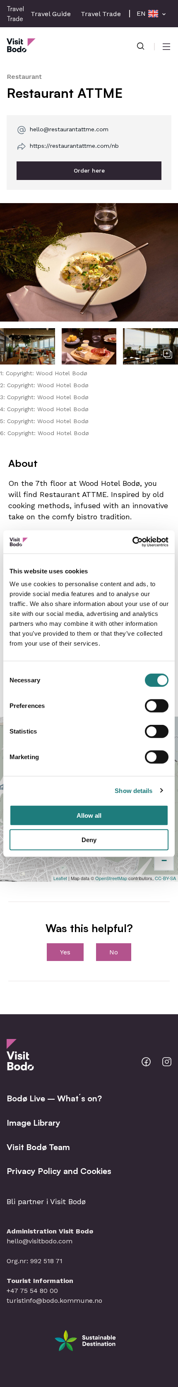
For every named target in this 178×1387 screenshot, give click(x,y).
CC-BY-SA (165, 878)
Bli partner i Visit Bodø (46, 1201)
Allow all (89, 815)
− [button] (164, 860)
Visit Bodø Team (38, 1147)
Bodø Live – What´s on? (54, 1098)
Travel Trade (101, 14)
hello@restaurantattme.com (69, 129)
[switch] (156, 705)
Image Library (33, 1122)
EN (141, 13)
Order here (89, 170)
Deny (89, 839)
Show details (133, 790)
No (113, 952)
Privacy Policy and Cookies (59, 1171)
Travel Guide (51, 14)
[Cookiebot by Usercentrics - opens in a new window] (132, 542)
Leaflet (60, 878)
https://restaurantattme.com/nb (74, 145)
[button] (89, 262)
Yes (65, 952)
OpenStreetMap (111, 878)
